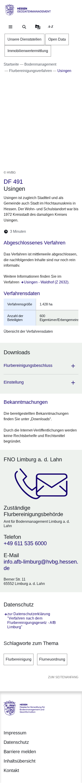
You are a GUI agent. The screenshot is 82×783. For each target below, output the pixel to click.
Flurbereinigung (18, 659)
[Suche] (24, 26)
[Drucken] (69, 231)
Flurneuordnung (52, 659)
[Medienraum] (37, 26)
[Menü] (10, 26)
